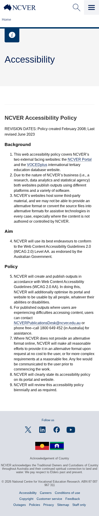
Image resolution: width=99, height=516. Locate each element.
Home (6, 19)
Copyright (26, 499)
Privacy (48, 505)
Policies (34, 505)
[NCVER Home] (23, 7)
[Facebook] (56, 429)
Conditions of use (67, 493)
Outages (19, 505)
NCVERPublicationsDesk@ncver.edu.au (47, 323)
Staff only (79, 505)
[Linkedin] (42, 429)
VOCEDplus (37, 165)
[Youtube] (71, 429)
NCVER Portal (80, 159)
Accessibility (28, 493)
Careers (46, 493)
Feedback (72, 499)
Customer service (49, 499)
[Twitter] (28, 429)
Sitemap (63, 505)
